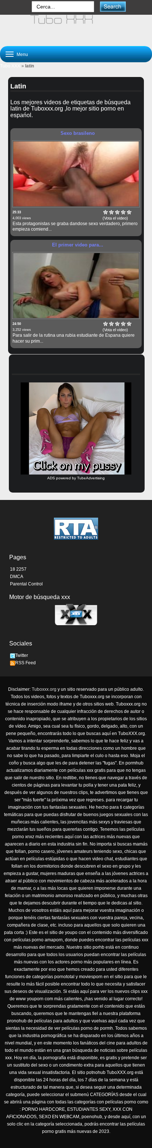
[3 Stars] (117, 212)
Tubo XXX (10, 66)
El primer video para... (77, 245)
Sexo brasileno (78, 133)
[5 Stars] (129, 212)
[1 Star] (105, 212)
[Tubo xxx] (75, 27)
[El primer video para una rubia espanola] (76, 285)
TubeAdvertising (91, 478)
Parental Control (26, 584)
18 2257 (18, 569)
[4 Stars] (123, 212)
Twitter (21, 655)
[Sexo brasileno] (76, 174)
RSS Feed (25, 662)
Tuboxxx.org (44, 689)
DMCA (16, 576)
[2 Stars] (111, 212)
